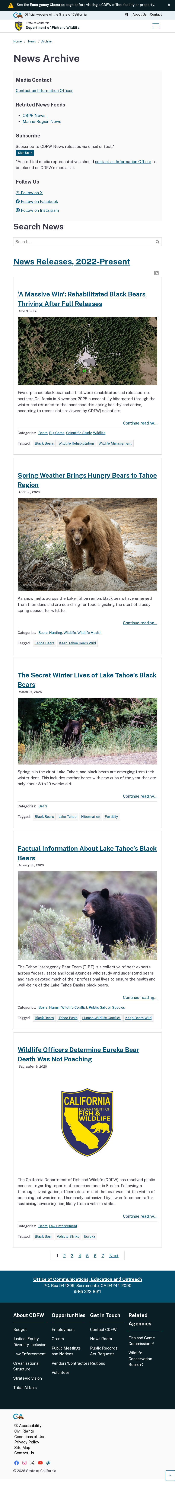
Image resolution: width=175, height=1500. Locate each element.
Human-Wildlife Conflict (101, 1018)
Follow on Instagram (39, 210)
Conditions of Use (29, 1436)
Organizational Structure (26, 1366)
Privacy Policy (26, 1442)
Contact (156, 14)
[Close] (169, 5)
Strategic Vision (27, 1378)
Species (118, 1007)
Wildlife (99, 433)
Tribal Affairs (25, 1387)
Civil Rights (24, 1431)
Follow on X (31, 192)
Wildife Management (115, 443)
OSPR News (34, 115)
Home (17, 41)
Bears (43, 433)
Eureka (89, 1236)
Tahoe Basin (67, 1018)
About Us (140, 14)
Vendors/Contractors (68, 1363)
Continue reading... (140, 423)
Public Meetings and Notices (66, 1351)
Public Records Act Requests (103, 1351)
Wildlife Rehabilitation (76, 443)
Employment (63, 1329)
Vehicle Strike (68, 1236)
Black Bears (44, 443)
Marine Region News (42, 121)
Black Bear (43, 1236)
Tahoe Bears (44, 643)
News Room (101, 1339)
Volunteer (60, 1372)
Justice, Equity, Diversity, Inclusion (29, 1342)
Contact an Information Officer (44, 90)
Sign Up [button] (26, 153)
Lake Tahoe (67, 817)
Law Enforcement (63, 1226)
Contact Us (24, 1453)
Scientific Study (79, 433)
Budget (20, 1329)
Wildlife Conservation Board (145, 1359)
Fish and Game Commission (145, 1341)
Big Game (56, 433)
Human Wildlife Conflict (68, 1007)
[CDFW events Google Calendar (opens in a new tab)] (126, 14)
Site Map (22, 1447)
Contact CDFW (103, 1329)
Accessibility (30, 1425)
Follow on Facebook (39, 201)
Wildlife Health (89, 633)
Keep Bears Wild (138, 1018)
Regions (97, 1363)
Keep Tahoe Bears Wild (77, 643)
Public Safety (100, 1007)
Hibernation (90, 817)
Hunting (55, 633)
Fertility (111, 817)
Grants (58, 1339)
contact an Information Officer (123, 161)
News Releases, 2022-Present (71, 261)
